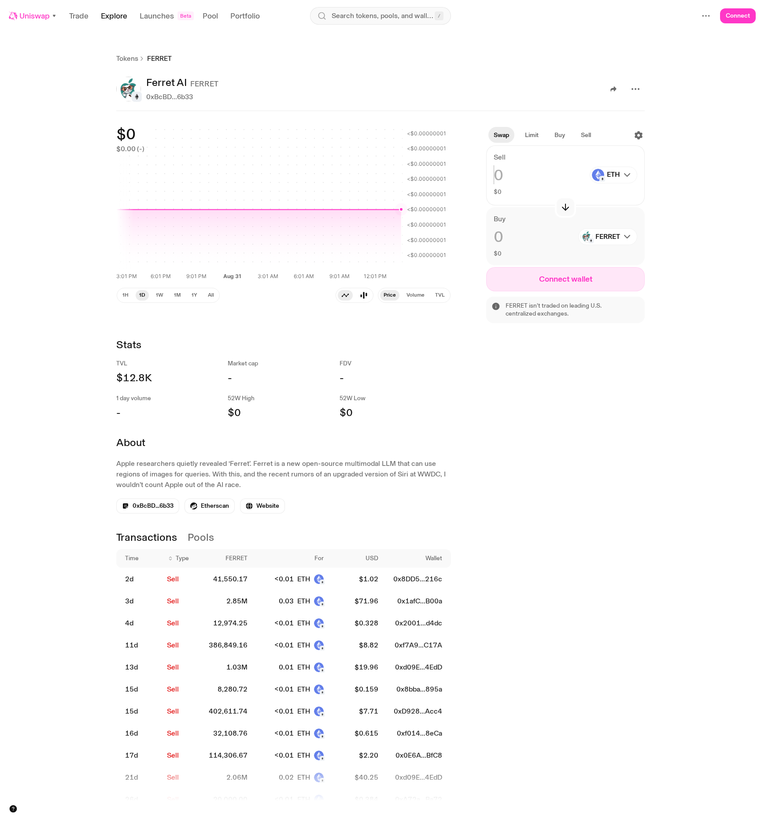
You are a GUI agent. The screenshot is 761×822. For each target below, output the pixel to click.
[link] (210, 505)
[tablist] (414, 295)
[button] (32, 16)
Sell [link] (173, 579)
